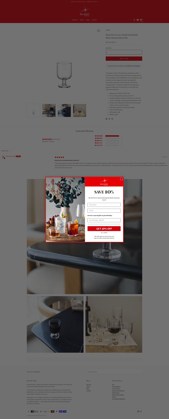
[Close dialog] (121, 179)
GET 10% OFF (104, 228)
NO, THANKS (104, 232)
